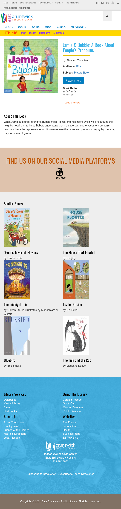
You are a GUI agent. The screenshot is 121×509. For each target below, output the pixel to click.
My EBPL (8, 27)
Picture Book (81, 72)
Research (22, 27)
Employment (11, 426)
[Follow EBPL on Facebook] (97, 2)
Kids (5, 2)
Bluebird (9, 360)
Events (32, 33)
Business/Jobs (28, 2)
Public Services (72, 411)
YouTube (61, 177)
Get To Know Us (77, 27)
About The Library (14, 422)
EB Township (70, 437)
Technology (46, 2)
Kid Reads (58, 33)
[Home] (18, 18)
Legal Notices (12, 437)
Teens (14, 2)
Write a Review (72, 102)
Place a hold (73, 80)
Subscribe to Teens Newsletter (76, 474)
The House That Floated (79, 252)
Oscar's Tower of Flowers (21, 252)
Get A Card (69, 403)
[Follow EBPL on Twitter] (102, 2)
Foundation (10, 7)
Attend (48, 27)
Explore (35, 27)
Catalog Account (72, 399)
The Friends (72, 2)
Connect (61, 27)
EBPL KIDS (11, 32)
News (23, 33)
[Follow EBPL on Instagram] (107, 2)
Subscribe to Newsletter (41, 474)
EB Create (25, 7)
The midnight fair (15, 304)
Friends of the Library (16, 430)
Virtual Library (12, 403)
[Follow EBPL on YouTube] (113, 2)
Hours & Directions (15, 433)
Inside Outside (72, 304)
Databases (44, 33)
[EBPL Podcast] (118, 2)
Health (59, 2)
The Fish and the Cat (77, 360)
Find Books (10, 411)
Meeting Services (73, 407)
